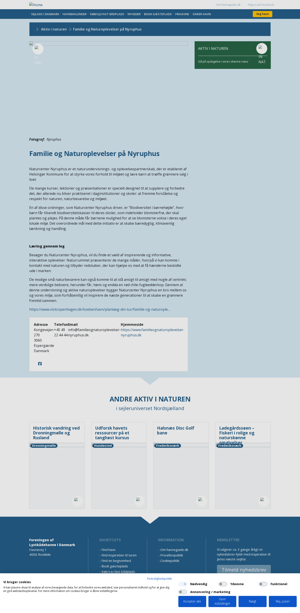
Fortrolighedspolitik (159, 579)
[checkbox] (182, 584)
